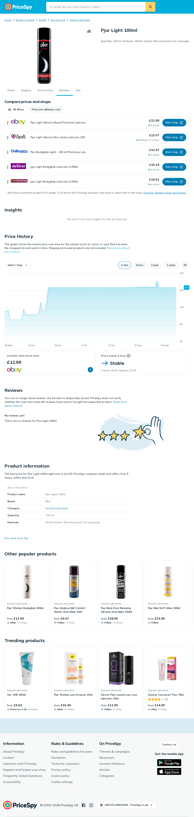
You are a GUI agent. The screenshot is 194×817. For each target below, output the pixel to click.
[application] (97, 310)
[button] (16, 109)
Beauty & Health (25, 20)
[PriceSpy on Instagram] (91, 805)
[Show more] (8, 122)
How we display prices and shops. (164, 192)
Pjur (47, 501)
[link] (27, 593)
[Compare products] (89, 31)
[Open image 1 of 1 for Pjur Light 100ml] (45, 55)
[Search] (150, 7)
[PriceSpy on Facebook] (83, 805)
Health (42, 20)
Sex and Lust (58, 20)
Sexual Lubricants (80, 20)
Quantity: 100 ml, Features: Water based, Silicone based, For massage (145, 41)
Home (8, 20)
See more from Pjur (17, 538)
